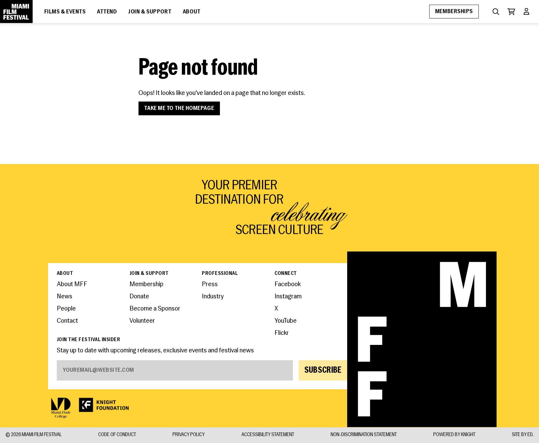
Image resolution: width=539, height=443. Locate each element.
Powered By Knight (454, 435)
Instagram (288, 296)
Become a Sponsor (154, 309)
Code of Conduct (117, 435)
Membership (146, 284)
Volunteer (142, 321)
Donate (139, 296)
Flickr (281, 333)
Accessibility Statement (267, 435)
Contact (67, 321)
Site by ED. (522, 435)
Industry (213, 296)
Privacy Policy (188, 435)
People (66, 309)
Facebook (287, 284)
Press (210, 284)
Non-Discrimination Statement (364, 435)
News (64, 296)
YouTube (285, 321)
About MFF (72, 284)
